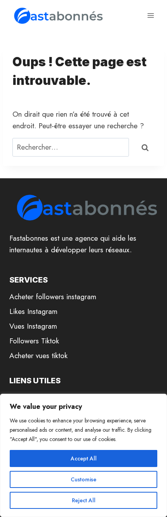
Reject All (84, 500)
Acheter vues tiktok (38, 355)
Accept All (84, 458)
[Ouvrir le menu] (150, 15)
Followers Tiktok (34, 341)
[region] (83, 455)
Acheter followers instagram (52, 296)
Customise (83, 479)
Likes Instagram (33, 311)
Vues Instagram (33, 326)
